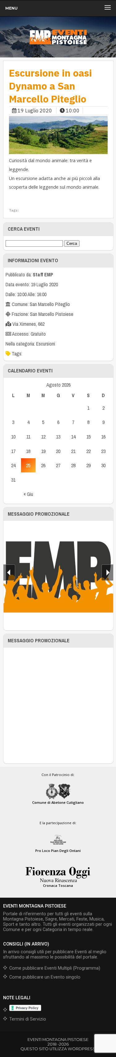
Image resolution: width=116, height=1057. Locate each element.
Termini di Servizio (27, 1019)
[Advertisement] (58, 705)
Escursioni (45, 343)
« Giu (28, 494)
